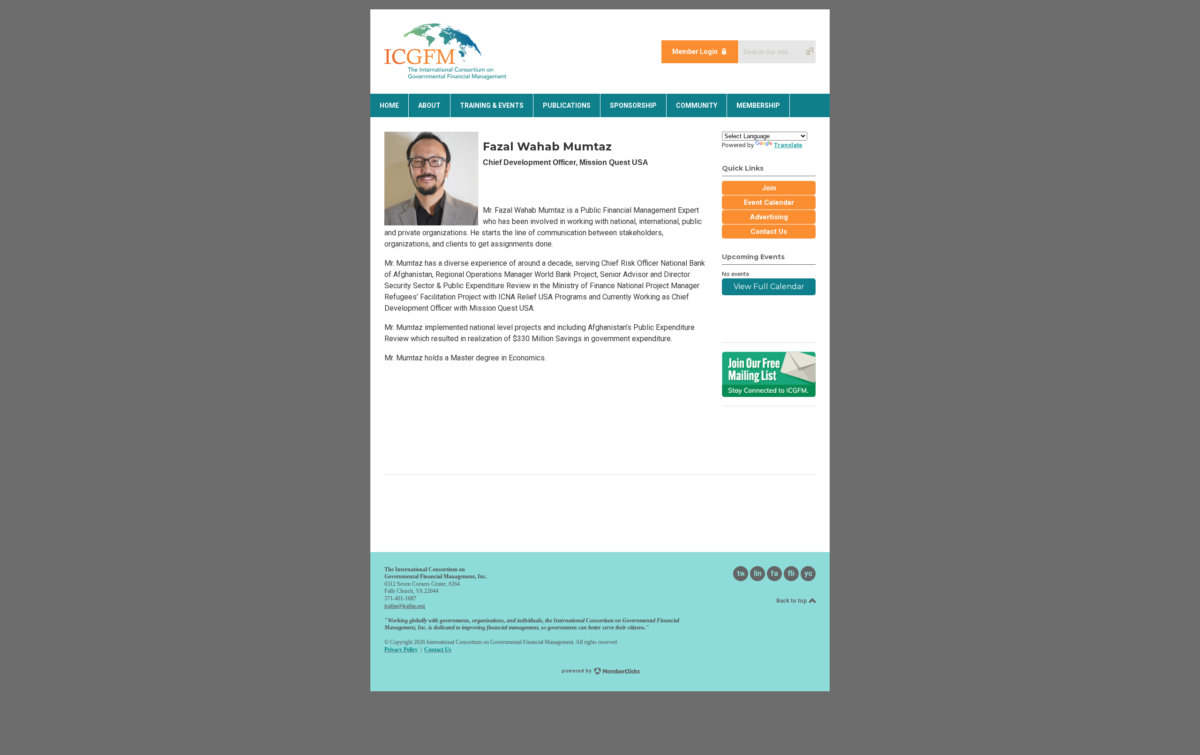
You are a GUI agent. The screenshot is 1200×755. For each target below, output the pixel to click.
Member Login (695, 51)
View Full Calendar (769, 286)
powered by (577, 671)
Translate (788, 145)
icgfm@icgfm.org (404, 606)
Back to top (792, 601)
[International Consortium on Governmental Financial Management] (445, 77)
